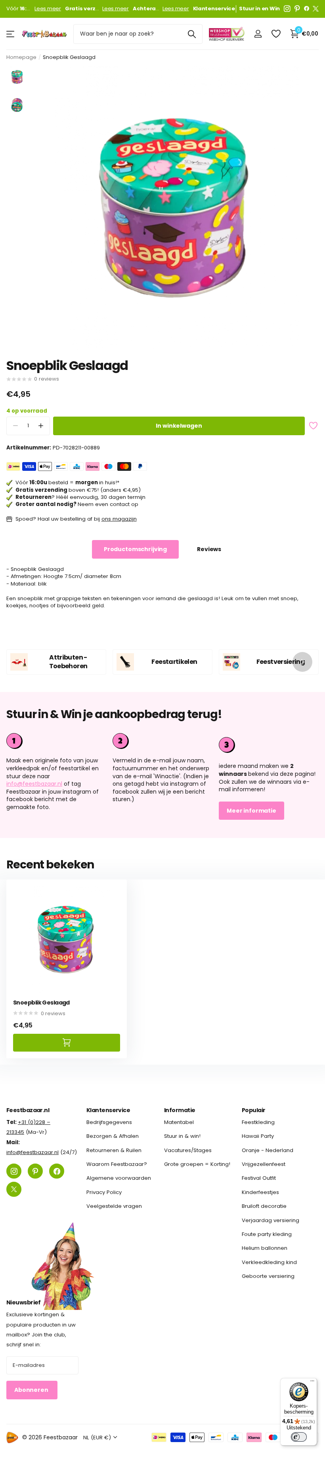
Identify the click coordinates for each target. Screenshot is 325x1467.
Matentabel (179, 1122)
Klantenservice (108, 1110)
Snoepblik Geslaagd (41, 1002)
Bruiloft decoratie (264, 1206)
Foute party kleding (267, 1234)
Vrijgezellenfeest (263, 1164)
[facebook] (306, 8)
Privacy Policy (104, 1192)
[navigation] (17, 77)
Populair (254, 1110)
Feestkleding (258, 1122)
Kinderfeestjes (260, 1192)
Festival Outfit (259, 1178)
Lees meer (47, 8)
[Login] (258, 34)
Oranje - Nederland (267, 1150)
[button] (40, 426)
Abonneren (32, 1390)
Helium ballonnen (264, 1248)
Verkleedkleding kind (269, 1262)
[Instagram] (287, 8)
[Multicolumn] (269, 743)
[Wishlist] (275, 34)
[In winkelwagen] (66, 1043)
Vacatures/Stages (188, 1150)
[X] (316, 8)
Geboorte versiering (268, 1276)
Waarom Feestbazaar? (116, 1164)
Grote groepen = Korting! (197, 1164)
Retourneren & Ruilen (113, 1150)
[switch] (299, 1437)
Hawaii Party (258, 1136)
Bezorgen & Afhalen (112, 1136)
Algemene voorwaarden (118, 1178)
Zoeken (192, 34)
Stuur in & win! (182, 1136)
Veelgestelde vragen (114, 1206)
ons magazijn (119, 519)
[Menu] (312, 1382)
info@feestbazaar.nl (34, 784)
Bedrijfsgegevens (109, 1122)
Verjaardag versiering (270, 1220)
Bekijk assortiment (10, 33)
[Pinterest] (297, 8)
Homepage (21, 57)
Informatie (179, 1110)
